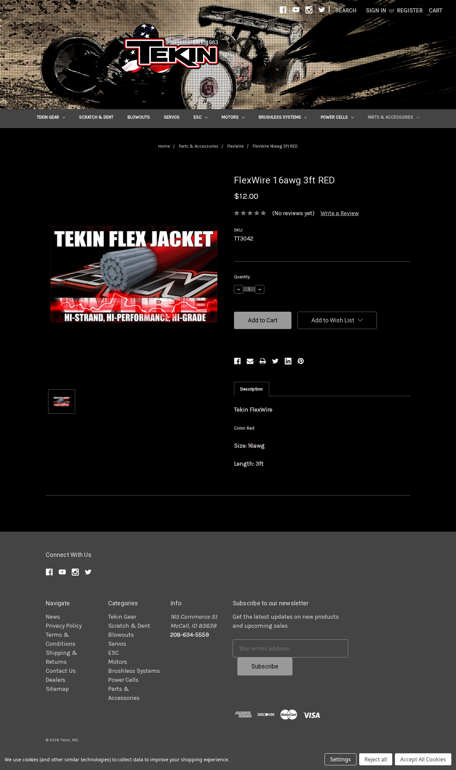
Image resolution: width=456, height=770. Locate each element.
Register (410, 10)
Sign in (376, 10)
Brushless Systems (280, 117)
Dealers (55, 679)
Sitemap (57, 688)
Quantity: (242, 276)
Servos (172, 117)
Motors (231, 117)
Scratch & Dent (96, 117)
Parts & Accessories (391, 117)
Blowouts (139, 117)
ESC (198, 117)
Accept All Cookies (423, 759)
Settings (340, 759)
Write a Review (339, 213)
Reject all (376, 759)
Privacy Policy (64, 625)
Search (346, 10)
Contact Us (61, 670)
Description (251, 389)
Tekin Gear (48, 117)
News (53, 616)
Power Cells (335, 117)
